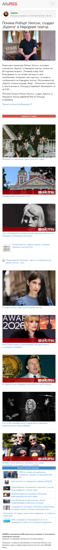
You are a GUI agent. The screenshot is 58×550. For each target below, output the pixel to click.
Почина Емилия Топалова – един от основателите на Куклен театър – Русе (28, 261)
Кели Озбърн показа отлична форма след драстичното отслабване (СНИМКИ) (25, 345)
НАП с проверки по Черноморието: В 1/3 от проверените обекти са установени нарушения (31, 520)
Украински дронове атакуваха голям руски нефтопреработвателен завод (29, 495)
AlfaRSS (14, 13)
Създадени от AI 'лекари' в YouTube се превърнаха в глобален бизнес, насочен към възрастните (32, 507)
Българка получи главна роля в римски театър (21, 307)
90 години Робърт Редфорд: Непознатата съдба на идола (26, 384)
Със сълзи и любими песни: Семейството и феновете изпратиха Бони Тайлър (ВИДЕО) (25, 424)
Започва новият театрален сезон (16, 196)
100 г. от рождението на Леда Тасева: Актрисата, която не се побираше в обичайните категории (28, 234)
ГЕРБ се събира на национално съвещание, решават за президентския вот (35, 474)
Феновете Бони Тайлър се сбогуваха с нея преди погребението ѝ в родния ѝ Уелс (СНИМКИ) (23, 463)
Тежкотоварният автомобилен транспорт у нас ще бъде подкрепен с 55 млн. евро (32, 488)
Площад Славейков (19, 15)
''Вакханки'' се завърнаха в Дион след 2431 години (23, 159)
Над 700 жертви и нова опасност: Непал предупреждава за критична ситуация (28, 501)
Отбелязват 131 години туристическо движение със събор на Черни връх (29, 514)
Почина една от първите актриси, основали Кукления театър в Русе (31, 245)
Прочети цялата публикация (16, 104)
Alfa (9, 4)
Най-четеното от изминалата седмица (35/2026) (31, 481)
